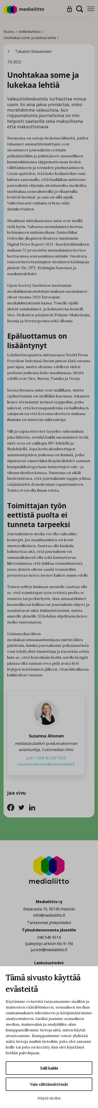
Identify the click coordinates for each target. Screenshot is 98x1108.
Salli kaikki (49, 1068)
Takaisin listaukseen (33, 51)
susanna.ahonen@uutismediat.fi (46, 764)
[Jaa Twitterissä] (23, 807)
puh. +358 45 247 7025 (46, 758)
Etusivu (9, 31)
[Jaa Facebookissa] (12, 807)
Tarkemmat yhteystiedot (49, 922)
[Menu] (90, 8)
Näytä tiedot (49, 1098)
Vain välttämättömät (49, 1084)
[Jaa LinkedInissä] (33, 807)
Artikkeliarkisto (30, 31)
